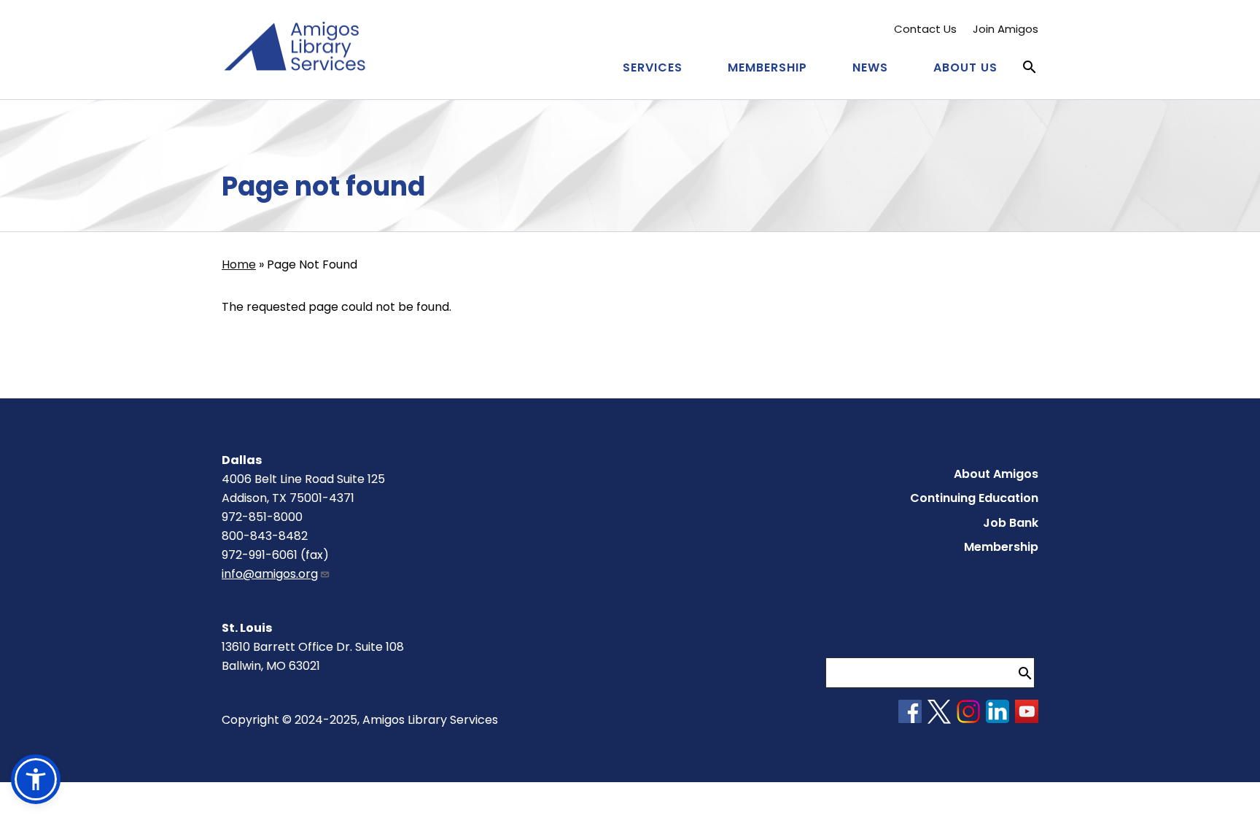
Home (239, 264)
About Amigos (996, 474)
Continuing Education (974, 498)
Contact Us (925, 28)
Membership (767, 67)
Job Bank (1010, 522)
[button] (36, 779)
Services (652, 67)
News (870, 67)
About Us (965, 67)
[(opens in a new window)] (910, 719)
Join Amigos (1005, 28)
